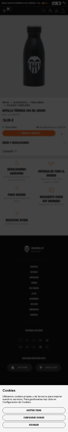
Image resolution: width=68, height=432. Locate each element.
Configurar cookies (34, 417)
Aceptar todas (34, 410)
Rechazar (34, 424)
